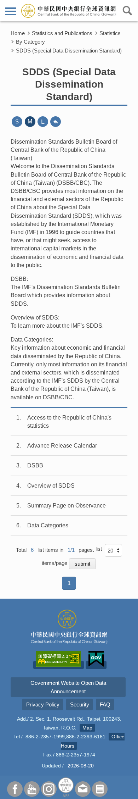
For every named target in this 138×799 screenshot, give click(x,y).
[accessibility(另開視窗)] (58, 665)
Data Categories (47, 525)
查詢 (127, 10)
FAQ (105, 704)
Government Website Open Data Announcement (68, 687)
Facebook (15, 789)
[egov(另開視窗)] (96, 665)
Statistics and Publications (62, 33)
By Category (30, 42)
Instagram (49, 789)
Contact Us (83, 789)
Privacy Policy (42, 704)
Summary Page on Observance (66, 506)
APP (66, 787)
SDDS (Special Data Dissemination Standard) (69, 51)
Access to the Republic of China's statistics (69, 422)
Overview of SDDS (51, 486)
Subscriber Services (100, 789)
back (55, 121)
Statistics (110, 33)
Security (79, 704)
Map (87, 728)
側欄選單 (10, 10)
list (99, 549)
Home (18, 33)
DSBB (35, 465)
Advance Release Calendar (62, 446)
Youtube (32, 789)
